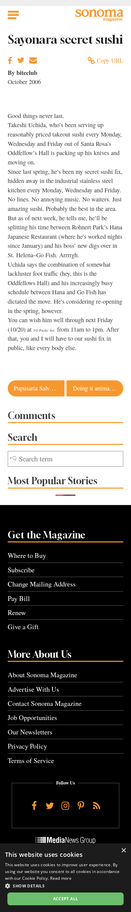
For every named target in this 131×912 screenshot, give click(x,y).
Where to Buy (27, 555)
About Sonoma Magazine (42, 674)
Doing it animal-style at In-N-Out (98, 388)
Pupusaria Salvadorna (39, 388)
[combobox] (65, 459)
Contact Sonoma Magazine (45, 703)
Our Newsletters (30, 731)
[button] (65, 886)
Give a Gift (23, 626)
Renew (17, 612)
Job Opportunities (32, 717)
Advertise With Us (33, 689)
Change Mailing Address (42, 583)
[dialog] (65, 877)
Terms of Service (31, 760)
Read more (61, 878)
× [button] (123, 850)
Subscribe (21, 569)
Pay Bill (19, 598)
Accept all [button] (65, 899)
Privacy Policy (27, 746)
